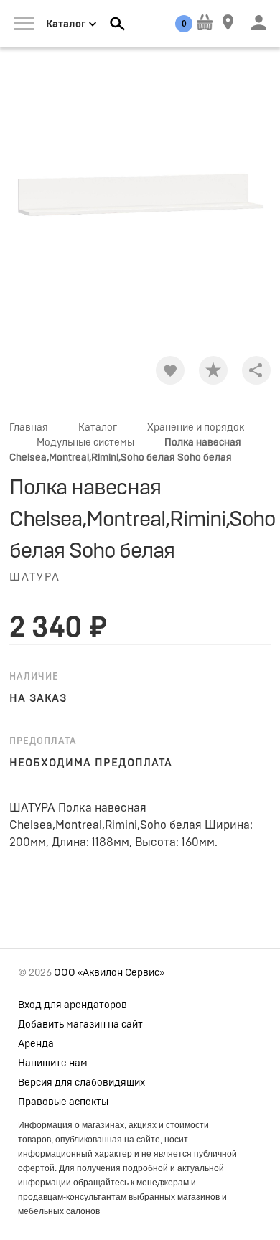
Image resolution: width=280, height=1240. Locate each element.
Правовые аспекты (63, 1102)
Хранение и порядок (195, 428)
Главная (28, 428)
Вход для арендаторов (72, 1005)
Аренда (36, 1044)
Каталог (97, 428)
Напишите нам (53, 1063)
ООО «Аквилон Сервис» (109, 973)
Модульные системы (85, 443)
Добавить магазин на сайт (80, 1025)
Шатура (34, 577)
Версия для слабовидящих (81, 1083)
